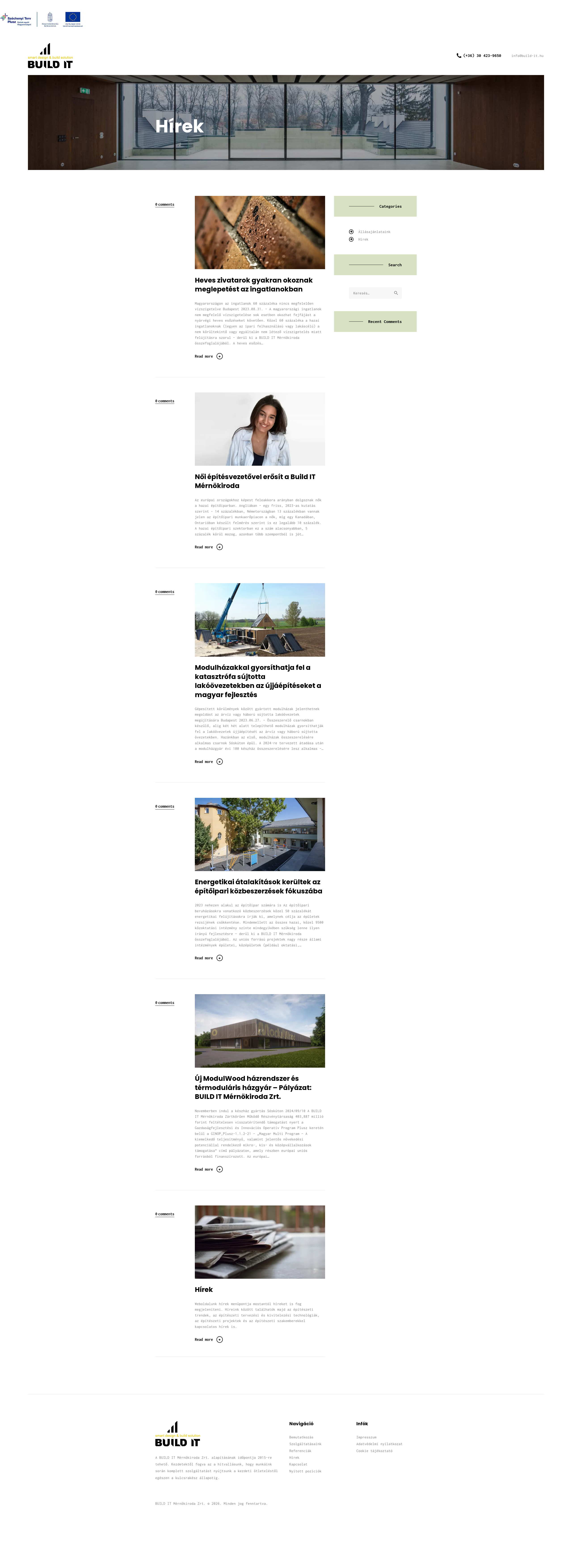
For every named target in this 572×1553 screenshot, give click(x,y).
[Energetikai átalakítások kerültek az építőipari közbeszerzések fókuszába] (267, 834)
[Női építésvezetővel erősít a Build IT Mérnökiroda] (267, 429)
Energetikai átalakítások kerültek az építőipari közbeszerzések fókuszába (258, 887)
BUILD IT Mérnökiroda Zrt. (180, 1503)
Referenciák (300, 1451)
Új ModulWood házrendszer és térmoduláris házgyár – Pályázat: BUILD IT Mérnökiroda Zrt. (253, 1087)
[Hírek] (267, 1242)
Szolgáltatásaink (305, 1444)
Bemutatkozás (301, 1437)
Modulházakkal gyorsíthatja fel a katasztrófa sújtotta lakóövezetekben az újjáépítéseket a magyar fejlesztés (258, 681)
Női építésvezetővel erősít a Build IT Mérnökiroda (255, 481)
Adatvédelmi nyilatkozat (379, 1444)
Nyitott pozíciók (305, 1471)
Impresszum (366, 1437)
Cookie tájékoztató (374, 1451)
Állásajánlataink (374, 232)
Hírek (204, 1289)
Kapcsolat (298, 1464)
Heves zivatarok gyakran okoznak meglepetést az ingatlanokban (254, 285)
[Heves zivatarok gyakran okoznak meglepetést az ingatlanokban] (267, 232)
